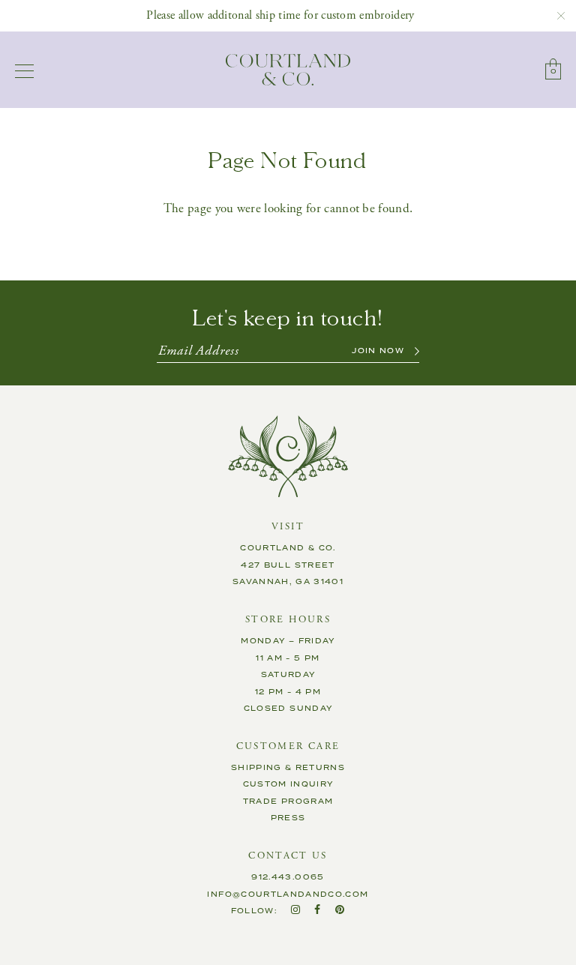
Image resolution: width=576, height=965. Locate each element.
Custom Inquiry (288, 784)
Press (288, 818)
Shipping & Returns (288, 768)
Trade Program (288, 801)
